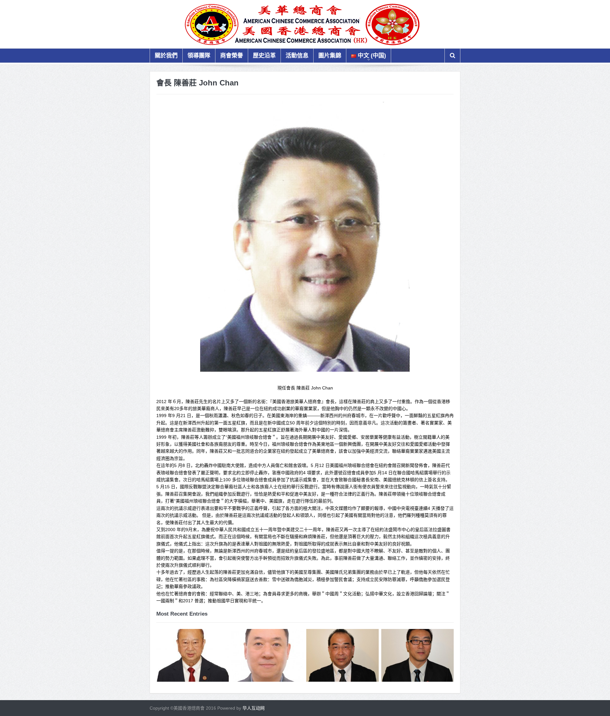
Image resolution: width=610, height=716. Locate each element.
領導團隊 (198, 55)
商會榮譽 (231, 55)
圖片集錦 (329, 55)
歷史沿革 (264, 55)
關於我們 (166, 55)
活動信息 (297, 55)
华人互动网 (253, 708)
